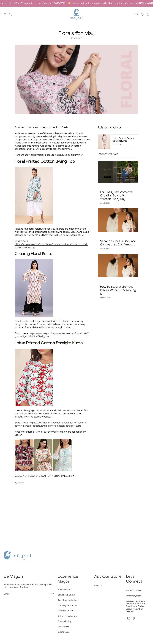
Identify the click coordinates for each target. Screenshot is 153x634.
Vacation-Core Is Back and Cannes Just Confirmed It (118, 243)
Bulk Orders (63, 632)
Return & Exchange (67, 616)
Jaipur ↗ (97, 585)
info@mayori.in (133, 595)
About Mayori (64, 589)
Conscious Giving (66, 594)
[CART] (147, 14)
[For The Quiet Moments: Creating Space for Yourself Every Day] (118, 172)
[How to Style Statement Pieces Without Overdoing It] (118, 265)
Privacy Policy (64, 621)
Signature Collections (68, 600)
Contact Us (63, 626)
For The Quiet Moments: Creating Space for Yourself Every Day (116, 196)
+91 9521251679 (133, 590)
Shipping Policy (65, 610)
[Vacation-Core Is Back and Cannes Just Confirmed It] (118, 220)
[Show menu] (5, 14)
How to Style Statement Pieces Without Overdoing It (118, 290)
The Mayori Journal (67, 605)
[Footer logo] (17, 555)
